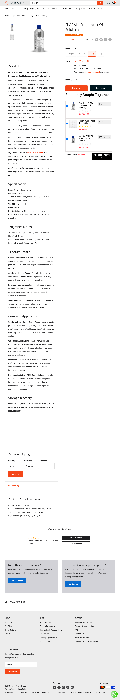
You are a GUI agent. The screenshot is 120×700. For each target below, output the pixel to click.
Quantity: (69, 79)
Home (7, 16)
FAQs (77, 630)
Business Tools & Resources (86, 641)
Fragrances (44, 634)
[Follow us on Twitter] (59, 687)
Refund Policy (13, 485)
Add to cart (76, 88)
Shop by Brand (49, 8)
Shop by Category (28, 8)
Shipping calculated (92, 72)
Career (7, 634)
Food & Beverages (47, 626)
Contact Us (79, 634)
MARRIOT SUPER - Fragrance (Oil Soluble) (86, 138)
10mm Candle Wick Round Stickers (87, 122)
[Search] (100, 3)
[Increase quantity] (89, 79)
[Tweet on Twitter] (105, 39)
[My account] (108, 3)
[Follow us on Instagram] (63, 687)
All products (15, 16)
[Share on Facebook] (96, 39)
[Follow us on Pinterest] (67, 687)
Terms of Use (10, 689)
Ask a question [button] (76, 544)
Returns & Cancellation (84, 626)
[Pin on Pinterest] (101, 39)
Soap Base (80, 8)
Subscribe (12, 671)
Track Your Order (96, 8)
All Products (10, 8)
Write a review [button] (76, 538)
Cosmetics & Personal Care (51, 630)
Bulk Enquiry (45, 641)
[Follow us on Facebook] (54, 687)
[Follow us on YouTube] (72, 687)
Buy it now (100, 88)
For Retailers (67, 8)
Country (11, 461)
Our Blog (8, 626)
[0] (113, 3)
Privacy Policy (22, 689)
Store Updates (10, 630)
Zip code (43, 461)
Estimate (15, 474)
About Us (8, 622)
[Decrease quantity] (76, 79)
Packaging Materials (48, 638)
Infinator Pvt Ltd (72, 40)
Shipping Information (84, 622)
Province (28, 461)
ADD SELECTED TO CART (102, 156)
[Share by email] (110, 39)
